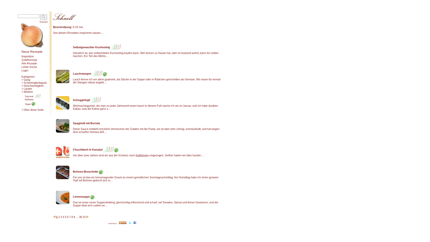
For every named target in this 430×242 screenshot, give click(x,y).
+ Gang (26, 79)
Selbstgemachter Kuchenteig (91, 47)
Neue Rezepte (32, 51)
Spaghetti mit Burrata (86, 123)
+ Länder (27, 88)
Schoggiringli (81, 100)
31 (84, 217)
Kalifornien (142, 155)
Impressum (112, 223)
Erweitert (44, 22)
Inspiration (28, 56)
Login (25, 70)
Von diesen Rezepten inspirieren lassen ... (78, 32)
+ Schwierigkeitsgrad (34, 82)
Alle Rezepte (29, 63)
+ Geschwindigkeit (33, 85)
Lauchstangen (82, 73)
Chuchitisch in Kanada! (88, 149)
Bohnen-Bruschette (85, 171)
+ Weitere (27, 91)
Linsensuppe (81, 196)
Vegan (28, 104)
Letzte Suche (29, 67)
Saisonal (29, 96)
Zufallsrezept (29, 59)
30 (80, 217)
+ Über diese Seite (33, 109)
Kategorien (28, 76)
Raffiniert (29, 99)
